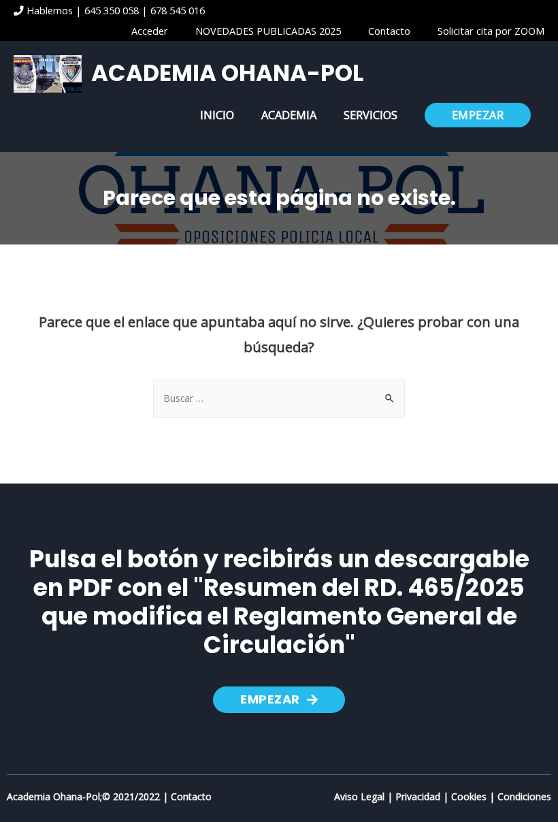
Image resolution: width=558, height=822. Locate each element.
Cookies (469, 796)
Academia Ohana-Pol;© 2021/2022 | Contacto (109, 796)
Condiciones (524, 796)
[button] (279, 699)
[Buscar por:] (279, 398)
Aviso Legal (359, 796)
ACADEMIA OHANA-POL (227, 73)
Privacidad (417, 796)
